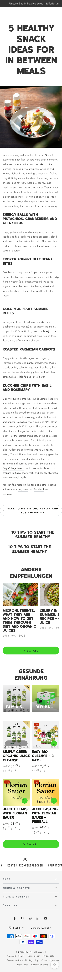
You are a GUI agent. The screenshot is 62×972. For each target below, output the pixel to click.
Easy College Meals (13, 468)
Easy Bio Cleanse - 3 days (43, 756)
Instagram (8, 494)
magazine (23, 489)
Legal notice (22, 964)
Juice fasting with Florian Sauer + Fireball (45, 815)
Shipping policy (31, 960)
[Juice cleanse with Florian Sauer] (16, 792)
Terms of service (14, 960)
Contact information (50, 960)
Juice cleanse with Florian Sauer (16, 813)
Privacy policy (49, 955)
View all (30, 650)
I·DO (26, 951)
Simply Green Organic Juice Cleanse (16, 756)
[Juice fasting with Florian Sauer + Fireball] (45, 792)
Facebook (39, 489)
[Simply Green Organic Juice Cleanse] (16, 735)
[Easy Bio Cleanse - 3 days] (45, 735)
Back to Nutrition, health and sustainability (32, 510)
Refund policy (34, 955)
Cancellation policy (39, 964)
